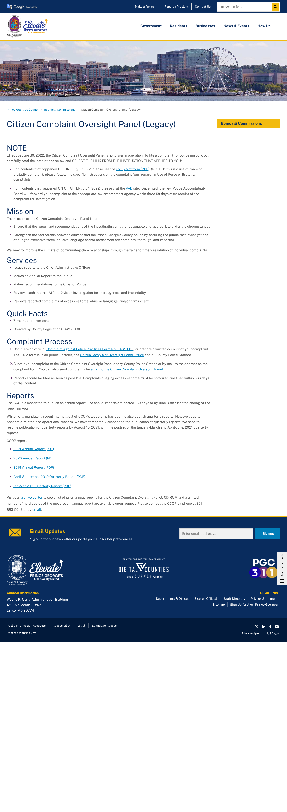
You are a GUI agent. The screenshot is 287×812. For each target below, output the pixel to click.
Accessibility (61, 625)
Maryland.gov (251, 633)
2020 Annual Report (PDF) (34, 458)
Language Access (104, 625)
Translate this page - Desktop (22, 6)
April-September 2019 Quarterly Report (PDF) (49, 477)
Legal (81, 625)
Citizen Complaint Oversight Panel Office (112, 355)
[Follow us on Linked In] (263, 626)
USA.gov (273, 633)
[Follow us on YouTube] (277, 626)
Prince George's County (22, 109)
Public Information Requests (26, 625)
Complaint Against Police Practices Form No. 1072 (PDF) (90, 349)
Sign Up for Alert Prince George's (254, 604)
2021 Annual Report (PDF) (33, 449)
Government (151, 26)
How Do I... (267, 26)
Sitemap (219, 604)
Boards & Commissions (59, 109)
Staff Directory (234, 598)
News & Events (236, 26)
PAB (129, 188)
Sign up (268, 534)
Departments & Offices (172, 598)
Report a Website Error (22, 632)
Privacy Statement (264, 598)
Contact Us (203, 6)
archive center (31, 497)
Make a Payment (146, 6)
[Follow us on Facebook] (270, 626)
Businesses (205, 26)
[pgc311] (50, 570)
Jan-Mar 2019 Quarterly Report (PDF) (42, 486)
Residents (178, 26)
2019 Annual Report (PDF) (33, 468)
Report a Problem (176, 6)
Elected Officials (207, 598)
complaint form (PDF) (132, 169)
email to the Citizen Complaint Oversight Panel (127, 369)
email (36, 510)
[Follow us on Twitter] (256, 626)
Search (276, 6)
